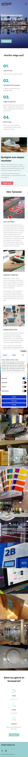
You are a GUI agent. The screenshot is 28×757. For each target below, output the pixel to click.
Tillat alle (14, 396)
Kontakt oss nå (7, 183)
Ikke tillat (14, 404)
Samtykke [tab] (5, 355)
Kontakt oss (6, 41)
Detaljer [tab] (14, 355)
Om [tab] (23, 355)
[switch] (24, 383)
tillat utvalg (14, 400)
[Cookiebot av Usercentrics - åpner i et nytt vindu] (20, 351)
